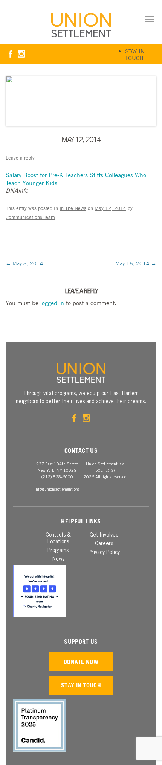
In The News (73, 208)
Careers (104, 544)
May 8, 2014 (24, 263)
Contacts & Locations (58, 539)
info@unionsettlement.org (57, 490)
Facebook (10, 54)
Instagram (21, 54)
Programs (58, 551)
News (58, 559)
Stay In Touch (135, 54)
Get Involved (104, 535)
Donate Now (81, 662)
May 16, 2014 (135, 263)
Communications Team (30, 217)
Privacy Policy (104, 552)
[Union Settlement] (81, 25)
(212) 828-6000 (57, 477)
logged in (52, 303)
